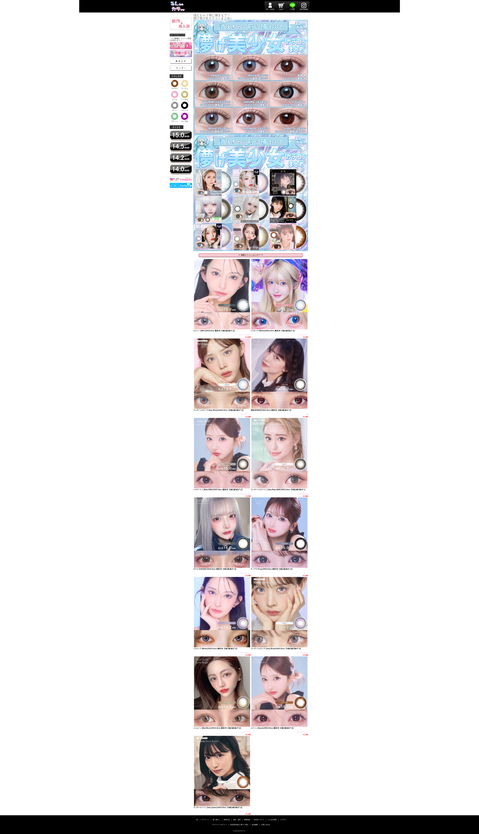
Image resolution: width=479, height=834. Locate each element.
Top (197, 820)
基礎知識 (247, 820)
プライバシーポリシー (219, 825)
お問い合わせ (265, 825)
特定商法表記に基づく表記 (239, 825)
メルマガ (283, 820)
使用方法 (227, 820)
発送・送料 (237, 820)
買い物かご (216, 820)
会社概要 (255, 825)
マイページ (205, 820)
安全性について (259, 820)
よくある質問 (272, 820)
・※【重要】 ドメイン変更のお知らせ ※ (180, 39)
